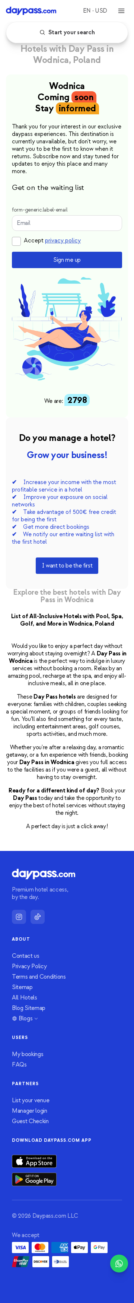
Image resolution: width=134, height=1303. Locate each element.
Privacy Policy (29, 966)
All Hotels (24, 997)
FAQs (19, 1064)
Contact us (25, 956)
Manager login (29, 1111)
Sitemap (22, 987)
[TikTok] (38, 917)
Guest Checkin (30, 1121)
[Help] (119, 1263)
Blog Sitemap (28, 1008)
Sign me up (67, 260)
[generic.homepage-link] (31, 11)
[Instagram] (19, 917)
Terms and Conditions (39, 977)
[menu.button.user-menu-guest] (121, 11)
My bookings (27, 1054)
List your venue (30, 1100)
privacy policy (63, 240)
